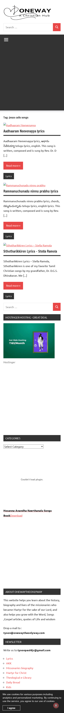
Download (16, 515)
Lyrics (9, 176)
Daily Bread (13, 682)
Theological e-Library (18, 677)
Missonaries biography (19, 668)
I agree (11, 708)
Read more (12, 165)
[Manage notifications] (56, 705)
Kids (8, 687)
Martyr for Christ (16, 672)
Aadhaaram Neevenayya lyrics (24, 131)
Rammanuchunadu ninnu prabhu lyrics (30, 191)
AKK (8, 663)
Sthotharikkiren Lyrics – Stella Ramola (30, 251)
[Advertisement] (32, 78)
